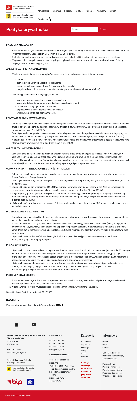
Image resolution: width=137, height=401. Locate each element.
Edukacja (68, 11)
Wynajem (101, 11)
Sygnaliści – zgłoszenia (112, 376)
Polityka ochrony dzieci (112, 370)
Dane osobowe (108, 364)
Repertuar (56, 11)
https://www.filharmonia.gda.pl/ (83, 287)
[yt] (34, 325)
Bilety (78, 11)
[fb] (16, 325)
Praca (104, 345)
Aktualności (43, 11)
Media (105, 341)
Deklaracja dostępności (112, 373)
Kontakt (112, 11)
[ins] (25, 325)
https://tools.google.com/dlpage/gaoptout (31, 239)
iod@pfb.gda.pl (41, 63)
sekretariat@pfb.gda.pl (79, 57)
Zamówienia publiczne (112, 353)
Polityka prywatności (111, 367)
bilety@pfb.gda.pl (56, 350)
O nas (89, 11)
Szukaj (103, 29)
